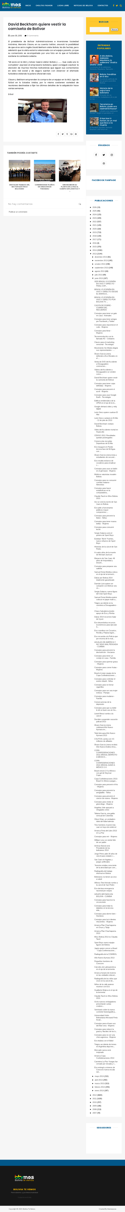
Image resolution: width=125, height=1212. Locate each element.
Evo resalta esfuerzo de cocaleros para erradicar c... (105, 463)
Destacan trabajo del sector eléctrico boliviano (19, 187)
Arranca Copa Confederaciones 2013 (104, 1057)
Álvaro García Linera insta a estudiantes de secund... (105, 456)
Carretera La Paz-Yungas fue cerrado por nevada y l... (106, 1062)
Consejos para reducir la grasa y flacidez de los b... (105, 1030)
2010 (95, 1102)
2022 (95, 222)
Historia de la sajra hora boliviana (106, 90)
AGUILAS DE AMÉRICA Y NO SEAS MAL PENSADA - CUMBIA (106, 644)
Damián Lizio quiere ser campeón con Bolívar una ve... (105, 586)
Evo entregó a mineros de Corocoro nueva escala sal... (104, 1069)
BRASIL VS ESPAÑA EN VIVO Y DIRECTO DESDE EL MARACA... (106, 291)
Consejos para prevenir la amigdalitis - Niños (104, 791)
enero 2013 (99, 1090)
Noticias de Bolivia (83, 5)
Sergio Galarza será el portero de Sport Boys (104, 534)
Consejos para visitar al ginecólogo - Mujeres (103, 803)
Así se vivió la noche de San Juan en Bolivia (105, 503)
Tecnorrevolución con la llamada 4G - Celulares (104, 337)
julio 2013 (99, 275)
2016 (95, 243)
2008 (95, 1109)
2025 (95, 211)
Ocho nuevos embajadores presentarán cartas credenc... (105, 1004)
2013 (95, 254)
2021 (95, 225)
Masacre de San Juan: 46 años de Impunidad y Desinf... (104, 560)
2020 (95, 229)
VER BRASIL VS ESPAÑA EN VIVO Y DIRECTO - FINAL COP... (105, 283)
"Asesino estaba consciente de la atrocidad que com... (105, 866)
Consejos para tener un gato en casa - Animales (105, 314)
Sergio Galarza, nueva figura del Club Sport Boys (105, 592)
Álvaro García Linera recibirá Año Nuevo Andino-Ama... (105, 746)
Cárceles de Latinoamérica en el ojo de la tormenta (105, 968)
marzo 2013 (100, 1083)
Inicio (28, 5)
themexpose (111, 1209)
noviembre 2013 (101, 260)
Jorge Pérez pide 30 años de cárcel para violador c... (105, 855)
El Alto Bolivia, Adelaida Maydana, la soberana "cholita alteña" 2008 (103, 60)
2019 (95, 232)
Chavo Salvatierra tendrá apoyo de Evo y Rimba (104, 612)
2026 (95, 207)
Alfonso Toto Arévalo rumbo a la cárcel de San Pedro (106, 884)
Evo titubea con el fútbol (103, 1041)
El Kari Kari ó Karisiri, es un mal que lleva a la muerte (108, 121)
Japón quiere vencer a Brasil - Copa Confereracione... (105, 949)
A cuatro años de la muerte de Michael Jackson (105, 553)
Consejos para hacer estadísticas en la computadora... (102, 490)
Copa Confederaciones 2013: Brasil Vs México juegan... (106, 780)
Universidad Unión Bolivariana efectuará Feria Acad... (106, 1017)
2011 (95, 1099)
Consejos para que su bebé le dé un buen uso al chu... (105, 709)
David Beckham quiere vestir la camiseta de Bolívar (106, 379)
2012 (95, 1095)
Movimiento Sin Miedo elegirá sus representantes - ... (106, 349)
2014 (95, 250)
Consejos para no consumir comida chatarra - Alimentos (105, 482)
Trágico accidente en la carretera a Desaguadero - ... (105, 605)
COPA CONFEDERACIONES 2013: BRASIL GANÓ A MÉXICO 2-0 (104, 764)
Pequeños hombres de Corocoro (103, 962)
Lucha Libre (63, 5)
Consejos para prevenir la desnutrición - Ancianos (104, 651)
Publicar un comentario (18, 212)
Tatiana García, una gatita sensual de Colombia (104, 814)
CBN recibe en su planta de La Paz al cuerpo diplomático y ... (70, 188)
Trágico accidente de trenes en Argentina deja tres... (105, 1045)
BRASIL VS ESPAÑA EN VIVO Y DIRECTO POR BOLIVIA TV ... (105, 299)
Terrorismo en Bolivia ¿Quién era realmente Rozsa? (108, 106)
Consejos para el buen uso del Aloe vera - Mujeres (105, 1024)
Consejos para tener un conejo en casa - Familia (105, 657)
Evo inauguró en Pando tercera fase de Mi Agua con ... (104, 449)
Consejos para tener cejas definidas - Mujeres (104, 384)
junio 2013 (99, 278)
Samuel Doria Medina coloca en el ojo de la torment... (105, 573)
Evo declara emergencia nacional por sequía (104, 889)
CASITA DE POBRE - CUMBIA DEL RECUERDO (103, 307)
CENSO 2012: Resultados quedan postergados (104, 436)
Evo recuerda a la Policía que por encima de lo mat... (106, 637)
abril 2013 (99, 1080)
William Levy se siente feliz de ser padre (105, 841)
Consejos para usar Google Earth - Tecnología (105, 396)
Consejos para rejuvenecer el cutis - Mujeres (106, 326)
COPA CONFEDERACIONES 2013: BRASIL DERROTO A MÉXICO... (105, 753)
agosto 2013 (100, 271)
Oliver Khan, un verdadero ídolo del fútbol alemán (104, 820)
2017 (95, 239)
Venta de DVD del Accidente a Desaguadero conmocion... (105, 364)
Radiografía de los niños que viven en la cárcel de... (105, 980)
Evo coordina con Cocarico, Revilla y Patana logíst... (105, 631)
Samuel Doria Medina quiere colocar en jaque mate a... (105, 598)
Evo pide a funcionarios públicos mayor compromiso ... (103, 510)
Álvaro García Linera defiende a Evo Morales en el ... (106, 356)
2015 (95, 247)
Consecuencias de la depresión (102, 703)
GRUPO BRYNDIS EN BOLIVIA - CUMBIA (103, 895)
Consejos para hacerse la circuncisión (104, 901)
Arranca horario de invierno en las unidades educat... (105, 974)
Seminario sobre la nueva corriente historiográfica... (105, 1011)
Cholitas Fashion (44, 5)
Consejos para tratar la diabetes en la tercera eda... (103, 908)
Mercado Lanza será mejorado (102, 1051)
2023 (95, 218)
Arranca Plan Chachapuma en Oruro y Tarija (105, 926)
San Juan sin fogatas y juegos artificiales (103, 861)
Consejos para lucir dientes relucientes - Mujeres (105, 920)
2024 (95, 214)
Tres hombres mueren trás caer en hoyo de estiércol (105, 826)
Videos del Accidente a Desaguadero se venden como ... (105, 372)
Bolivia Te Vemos (29, 1209)
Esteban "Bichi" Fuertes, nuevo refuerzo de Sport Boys (104, 541)
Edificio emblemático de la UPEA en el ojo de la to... (105, 402)
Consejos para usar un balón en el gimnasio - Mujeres (105, 470)
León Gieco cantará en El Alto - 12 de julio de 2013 (106, 419)
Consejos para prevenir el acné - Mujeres (104, 390)
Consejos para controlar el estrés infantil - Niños (104, 680)
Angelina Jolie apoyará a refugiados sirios (104, 808)
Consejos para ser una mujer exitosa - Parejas (106, 691)
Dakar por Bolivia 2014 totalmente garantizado (104, 579)
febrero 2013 (100, 1087)
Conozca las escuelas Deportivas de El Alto (103, 442)
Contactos (103, 5)
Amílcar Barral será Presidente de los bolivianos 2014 (102, 848)
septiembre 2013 (102, 268)
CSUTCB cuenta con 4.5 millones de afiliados (104, 740)
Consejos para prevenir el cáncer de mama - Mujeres (106, 797)
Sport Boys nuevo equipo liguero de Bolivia (104, 943)
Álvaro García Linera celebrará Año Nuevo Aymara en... (103, 727)
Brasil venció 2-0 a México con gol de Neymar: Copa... (105, 773)
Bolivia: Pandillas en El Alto (108, 75)
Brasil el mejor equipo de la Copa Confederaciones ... (105, 674)
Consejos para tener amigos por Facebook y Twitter (105, 320)
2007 (95, 1113)
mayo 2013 (99, 1076)
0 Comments (32, 35)
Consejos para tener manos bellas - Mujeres (105, 522)
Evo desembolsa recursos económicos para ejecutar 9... (105, 625)
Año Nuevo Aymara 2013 (104, 958)
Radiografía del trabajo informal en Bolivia (103, 872)
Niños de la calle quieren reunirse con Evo (104, 985)
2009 (95, 1106)
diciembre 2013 (101, 257)
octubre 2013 (100, 264)
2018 (95, 236)
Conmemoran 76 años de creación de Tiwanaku (44, 187)
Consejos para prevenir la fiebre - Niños (104, 517)
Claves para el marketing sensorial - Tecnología (104, 343)
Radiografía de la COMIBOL (105, 954)
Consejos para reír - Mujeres (105, 836)
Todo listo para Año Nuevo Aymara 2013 (104, 734)
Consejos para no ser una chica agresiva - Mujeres (105, 1036)
